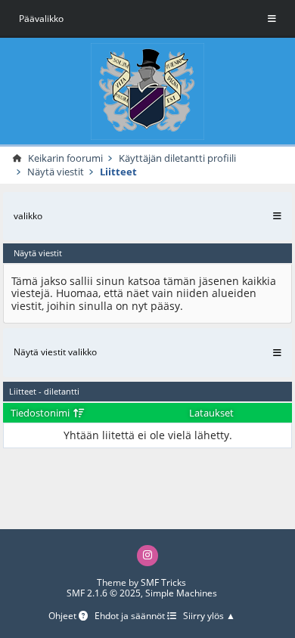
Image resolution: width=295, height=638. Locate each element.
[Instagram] (147, 555)
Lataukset (211, 413)
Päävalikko (41, 18)
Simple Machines (181, 593)
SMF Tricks (163, 582)
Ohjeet (63, 616)
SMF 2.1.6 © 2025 (104, 593)
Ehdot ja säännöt (131, 616)
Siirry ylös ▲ (209, 616)
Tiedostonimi (41, 413)
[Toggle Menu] (272, 19)
